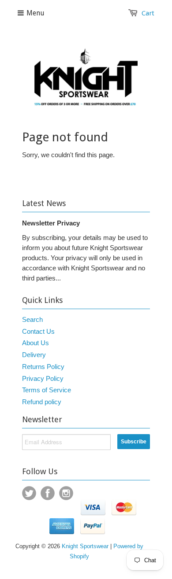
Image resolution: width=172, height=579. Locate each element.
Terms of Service (46, 390)
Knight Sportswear (85, 546)
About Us (35, 343)
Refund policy (41, 402)
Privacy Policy (43, 378)
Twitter (29, 493)
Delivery (34, 354)
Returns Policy (43, 366)
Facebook (48, 493)
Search (32, 319)
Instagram (66, 493)
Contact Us (38, 331)
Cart (148, 13)
